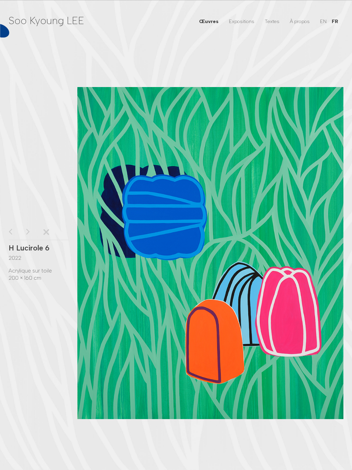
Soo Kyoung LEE (46, 20)
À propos (300, 21)
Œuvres (209, 21)
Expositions (241, 21)
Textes (272, 21)
